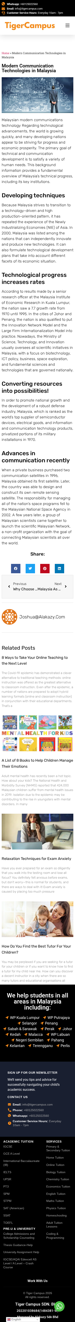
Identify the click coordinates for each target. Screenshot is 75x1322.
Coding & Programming (55, 1235)
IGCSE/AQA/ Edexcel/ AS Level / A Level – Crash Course (19, 1263)
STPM (7, 1201)
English (16, 1319)
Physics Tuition (56, 1208)
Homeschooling (56, 1215)
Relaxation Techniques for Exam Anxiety (36, 858)
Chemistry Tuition (57, 1179)
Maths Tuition (55, 1201)
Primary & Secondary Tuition (58, 1148)
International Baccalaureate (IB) (21, 1163)
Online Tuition (55, 1165)
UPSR (7, 1179)
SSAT (7, 1215)
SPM (6, 1193)
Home (5, 53)
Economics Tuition (58, 1186)
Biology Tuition (55, 1172)
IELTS (7, 1172)
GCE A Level (11, 1153)
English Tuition (55, 1193)
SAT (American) (13, 1208)
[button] (15, 568)
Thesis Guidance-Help (18, 1245)
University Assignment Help (21, 1252)
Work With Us (38, 1281)
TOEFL (8, 1222)
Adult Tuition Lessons (54, 1224)
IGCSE (7, 1146)
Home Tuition (55, 1157)
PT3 (6, 1186)
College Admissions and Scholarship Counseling (19, 1235)
